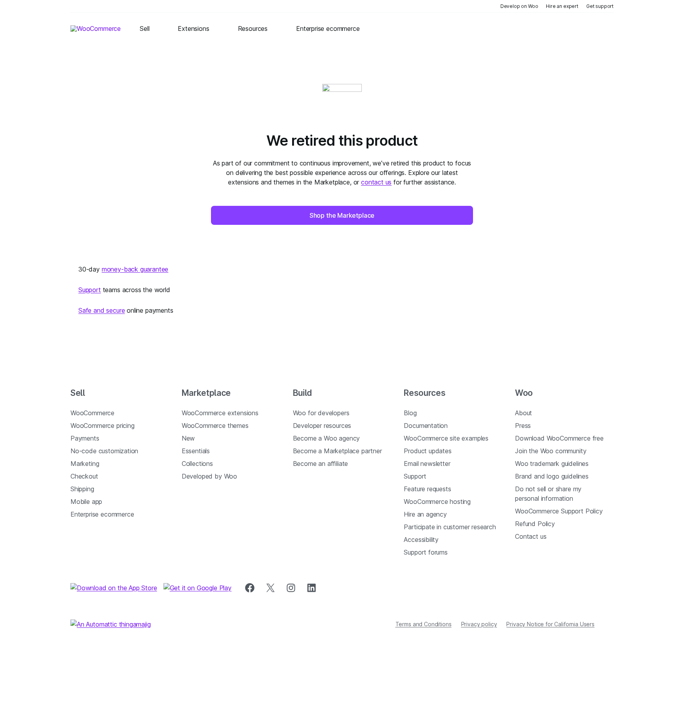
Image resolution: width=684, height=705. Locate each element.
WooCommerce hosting (437, 501)
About (523, 413)
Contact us (530, 536)
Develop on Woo (519, 6)
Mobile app (86, 501)
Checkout (84, 476)
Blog (410, 413)
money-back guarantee (135, 269)
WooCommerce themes (215, 425)
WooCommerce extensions (220, 413)
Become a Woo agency (326, 438)
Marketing (84, 463)
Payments (84, 438)
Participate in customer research (450, 527)
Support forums (426, 552)
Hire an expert (562, 6)
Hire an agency (425, 514)
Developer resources (322, 425)
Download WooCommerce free (559, 438)
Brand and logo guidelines (552, 476)
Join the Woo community (550, 451)
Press (523, 425)
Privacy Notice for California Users (550, 624)
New (188, 438)
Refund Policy (535, 524)
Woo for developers (321, 413)
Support (89, 290)
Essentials (196, 451)
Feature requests (427, 489)
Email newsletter (427, 463)
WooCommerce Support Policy (558, 511)
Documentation (426, 425)
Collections (197, 463)
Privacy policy (479, 624)
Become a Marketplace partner (337, 451)
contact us (376, 182)
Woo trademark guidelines (552, 463)
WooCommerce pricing (102, 425)
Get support (600, 6)
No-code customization (104, 451)
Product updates (427, 451)
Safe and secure (101, 310)
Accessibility (421, 539)
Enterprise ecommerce (102, 514)
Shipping (82, 489)
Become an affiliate (320, 463)
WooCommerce (92, 413)
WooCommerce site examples (446, 438)
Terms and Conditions (423, 624)
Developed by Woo (209, 476)
